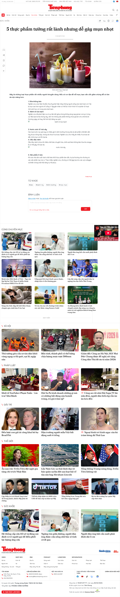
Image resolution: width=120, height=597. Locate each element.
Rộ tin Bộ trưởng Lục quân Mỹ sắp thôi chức (103, 497)
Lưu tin (4, 60)
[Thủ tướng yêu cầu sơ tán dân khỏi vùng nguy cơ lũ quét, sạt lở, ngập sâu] (20, 340)
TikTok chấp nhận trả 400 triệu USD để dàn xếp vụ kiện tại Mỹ (44, 497)
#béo (31, 185)
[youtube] (117, 1)
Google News (117, 21)
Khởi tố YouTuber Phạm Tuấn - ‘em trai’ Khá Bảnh (20, 394)
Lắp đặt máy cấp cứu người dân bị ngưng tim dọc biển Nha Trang (81, 280)
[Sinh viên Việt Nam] (105, 551)
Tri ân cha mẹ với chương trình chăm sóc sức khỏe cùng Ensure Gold (49, 307)
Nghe (4, 50)
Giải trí (85, 15)
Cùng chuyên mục (12, 229)
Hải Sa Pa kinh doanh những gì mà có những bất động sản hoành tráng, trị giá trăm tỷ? (59, 396)
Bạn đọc (102, 563)
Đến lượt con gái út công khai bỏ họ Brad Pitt (20, 434)
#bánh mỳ (40, 185)
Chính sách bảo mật (112, 571)
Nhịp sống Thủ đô (35, 567)
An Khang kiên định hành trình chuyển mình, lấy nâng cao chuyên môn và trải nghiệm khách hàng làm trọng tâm (82, 309)
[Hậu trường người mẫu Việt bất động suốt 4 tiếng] (60, 419)
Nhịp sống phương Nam (51, 567)
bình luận (113, 21)
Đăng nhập (32, 198)
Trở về (4, 71)
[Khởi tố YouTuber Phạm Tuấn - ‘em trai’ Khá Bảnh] (20, 379)
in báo (108, 21)
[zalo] (93, 576)
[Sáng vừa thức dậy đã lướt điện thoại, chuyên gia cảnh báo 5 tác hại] (17, 295)
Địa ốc (28, 15)
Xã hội (8, 15)
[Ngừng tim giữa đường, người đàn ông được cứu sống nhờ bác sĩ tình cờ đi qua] (50, 241)
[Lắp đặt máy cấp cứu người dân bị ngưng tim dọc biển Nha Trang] (83, 268)
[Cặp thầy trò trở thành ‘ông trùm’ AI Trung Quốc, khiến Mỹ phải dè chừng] (15, 486)
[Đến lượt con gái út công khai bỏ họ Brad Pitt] (20, 419)
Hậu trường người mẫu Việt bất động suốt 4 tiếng (57, 434)
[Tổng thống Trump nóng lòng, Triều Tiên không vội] (99, 455)
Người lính (69, 15)
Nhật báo (19, 557)
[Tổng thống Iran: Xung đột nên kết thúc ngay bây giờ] (75, 486)
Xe (74, 15)
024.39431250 (8, 578)
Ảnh (31, 557)
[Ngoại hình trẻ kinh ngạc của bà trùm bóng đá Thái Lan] (99, 419)
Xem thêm (116, 15)
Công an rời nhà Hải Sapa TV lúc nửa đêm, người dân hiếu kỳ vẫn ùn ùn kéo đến (99, 396)
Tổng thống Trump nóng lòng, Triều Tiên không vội (99, 470)
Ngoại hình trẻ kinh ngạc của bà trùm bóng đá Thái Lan (99, 434)
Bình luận (4, 66)
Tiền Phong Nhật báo (49, 1)
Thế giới (41, 15)
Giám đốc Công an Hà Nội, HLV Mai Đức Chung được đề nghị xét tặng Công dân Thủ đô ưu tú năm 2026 (99, 356)
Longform (62, 557)
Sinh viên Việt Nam (65, 1)
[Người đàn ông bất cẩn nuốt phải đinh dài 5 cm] (83, 241)
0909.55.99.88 (33, 574)
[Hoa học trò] (116, 551)
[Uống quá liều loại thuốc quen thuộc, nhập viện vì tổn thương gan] (50, 268)
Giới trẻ (47, 15)
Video (111, 15)
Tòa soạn (88, 1)
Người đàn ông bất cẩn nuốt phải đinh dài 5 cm (82, 253)
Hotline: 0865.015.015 (33, 1)
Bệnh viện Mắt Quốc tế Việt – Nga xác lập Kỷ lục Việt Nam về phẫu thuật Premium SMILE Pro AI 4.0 (16, 281)
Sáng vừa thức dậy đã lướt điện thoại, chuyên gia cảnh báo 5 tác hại (16, 307)
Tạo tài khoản (44, 198)
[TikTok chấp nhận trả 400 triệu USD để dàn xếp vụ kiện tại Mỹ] (45, 486)
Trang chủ (3, 15)
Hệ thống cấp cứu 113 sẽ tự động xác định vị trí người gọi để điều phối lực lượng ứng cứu (16, 254)
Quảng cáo (97, 1)
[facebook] (114, 1)
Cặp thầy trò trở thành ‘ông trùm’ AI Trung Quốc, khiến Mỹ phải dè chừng (15, 498)
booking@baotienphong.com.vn (38, 576)
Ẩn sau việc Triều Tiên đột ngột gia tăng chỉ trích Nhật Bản (20, 470)
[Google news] (98, 576)
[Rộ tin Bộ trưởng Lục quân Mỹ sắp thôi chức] (105, 486)
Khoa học (98, 15)
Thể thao (61, 15)
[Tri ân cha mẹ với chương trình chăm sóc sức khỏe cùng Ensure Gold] (50, 295)
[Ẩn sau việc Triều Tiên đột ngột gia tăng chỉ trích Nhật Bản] (20, 455)
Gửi (85, 209)
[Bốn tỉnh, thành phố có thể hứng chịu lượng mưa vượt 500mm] (60, 340)
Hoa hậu (105, 15)
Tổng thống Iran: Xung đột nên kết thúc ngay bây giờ (74, 497)
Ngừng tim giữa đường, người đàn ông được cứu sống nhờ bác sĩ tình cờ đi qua (49, 254)
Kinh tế (14, 15)
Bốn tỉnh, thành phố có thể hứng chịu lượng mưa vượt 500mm (58, 355)
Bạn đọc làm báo (12, 592)
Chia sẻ (4, 55)
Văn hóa (79, 15)
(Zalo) (40, 574)
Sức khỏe (34, 15)
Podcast (47, 557)
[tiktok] (88, 576)
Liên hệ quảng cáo (33, 571)
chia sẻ (100, 21)
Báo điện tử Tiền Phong (60, 7)
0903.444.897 (58, 574)
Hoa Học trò (78, 1)
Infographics (77, 557)
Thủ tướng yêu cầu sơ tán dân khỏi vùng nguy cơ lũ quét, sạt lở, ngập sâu (19, 356)
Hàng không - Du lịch (8, 567)
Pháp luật (54, 15)
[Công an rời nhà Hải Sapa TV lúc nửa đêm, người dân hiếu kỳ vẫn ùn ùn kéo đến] (99, 379)
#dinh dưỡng (51, 185)
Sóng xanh (21, 15)
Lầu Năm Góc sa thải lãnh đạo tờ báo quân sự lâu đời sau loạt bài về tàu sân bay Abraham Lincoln (58, 471)
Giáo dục (91, 15)
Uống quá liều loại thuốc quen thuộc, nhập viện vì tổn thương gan (49, 280)
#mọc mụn (63, 185)
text (104, 21)
